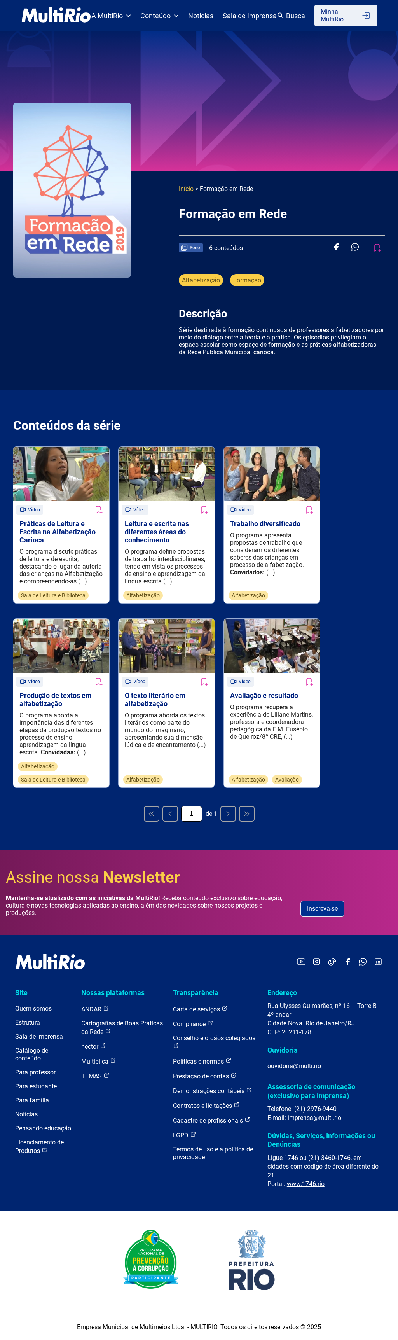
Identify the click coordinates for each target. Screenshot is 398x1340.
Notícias (200, 16)
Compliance (190, 1024)
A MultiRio (107, 16)
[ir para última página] (247, 814)
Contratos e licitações (203, 1105)
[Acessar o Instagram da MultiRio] (316, 962)
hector (90, 1046)
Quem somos (33, 1008)
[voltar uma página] (170, 814)
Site (21, 992)
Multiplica (95, 1061)
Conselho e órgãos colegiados (214, 1038)
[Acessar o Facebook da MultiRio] (347, 962)
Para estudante (36, 1086)
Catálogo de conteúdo (31, 1054)
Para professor (35, 1072)
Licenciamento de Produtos (39, 1147)
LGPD (181, 1135)
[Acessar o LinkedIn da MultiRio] (378, 962)
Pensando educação (43, 1128)
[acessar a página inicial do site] (56, 15)
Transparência (195, 992)
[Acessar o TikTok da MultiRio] (332, 962)
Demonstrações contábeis (209, 1091)
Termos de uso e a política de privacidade (213, 1153)
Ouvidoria (282, 1050)
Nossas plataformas (113, 992)
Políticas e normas (199, 1061)
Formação (247, 280)
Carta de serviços (197, 1009)
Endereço (282, 992)
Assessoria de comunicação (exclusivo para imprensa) (311, 1091)
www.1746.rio (306, 1184)
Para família (32, 1100)
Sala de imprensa (39, 1036)
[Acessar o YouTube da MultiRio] (301, 962)
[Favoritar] (98, 510)
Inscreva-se (322, 908)
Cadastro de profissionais (208, 1120)
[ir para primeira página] (151, 814)
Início (186, 188)
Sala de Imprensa (250, 16)
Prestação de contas (201, 1076)
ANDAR (92, 1009)
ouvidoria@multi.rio (294, 1066)
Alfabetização (201, 280)
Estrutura (27, 1022)
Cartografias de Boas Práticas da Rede (122, 1028)
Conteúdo (155, 16)
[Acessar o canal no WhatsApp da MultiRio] (363, 962)
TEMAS (92, 1076)
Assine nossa (93, 877)
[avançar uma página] (228, 814)
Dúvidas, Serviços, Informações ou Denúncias (321, 1140)
